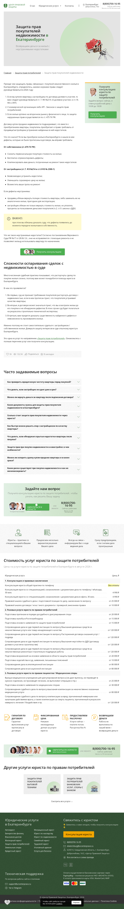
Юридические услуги (49, 5)
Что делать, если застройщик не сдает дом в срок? (31, 389)
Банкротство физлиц (14, 833)
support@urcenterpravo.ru (20, 884)
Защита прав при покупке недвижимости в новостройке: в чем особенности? (38, 448)
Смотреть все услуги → (62, 801)
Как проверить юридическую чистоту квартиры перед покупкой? (39, 382)
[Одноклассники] (71, 866)
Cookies (59, 903)
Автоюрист (10, 830)
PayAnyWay (68, 875)
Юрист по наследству (43, 833)
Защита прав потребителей (17, 844)
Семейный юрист (41, 840)
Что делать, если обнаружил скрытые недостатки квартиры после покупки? (39, 438)
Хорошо (76, 902)
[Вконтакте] (65, 866)
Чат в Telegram (15, 888)
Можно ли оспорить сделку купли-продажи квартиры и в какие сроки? (38, 459)
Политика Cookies (109, 901)
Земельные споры (13, 847)
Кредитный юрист (13, 851)
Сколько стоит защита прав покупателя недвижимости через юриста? (37, 417)
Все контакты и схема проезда (80, 857)
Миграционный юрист (44, 830)
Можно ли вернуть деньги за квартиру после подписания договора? (40, 397)
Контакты (69, 5)
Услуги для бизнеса (42, 851)
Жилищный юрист (13, 840)
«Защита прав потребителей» (51, 338)
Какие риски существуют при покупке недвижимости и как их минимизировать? (37, 469)
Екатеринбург (92, 6)
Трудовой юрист (41, 844)
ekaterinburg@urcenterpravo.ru (80, 846)
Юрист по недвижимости (45, 837)
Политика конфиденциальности (21, 901)
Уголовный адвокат (43, 847)
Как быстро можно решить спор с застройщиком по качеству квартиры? (37, 427)
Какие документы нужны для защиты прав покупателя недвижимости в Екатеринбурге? (34, 406)
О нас (32, 5)
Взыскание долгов (13, 837)
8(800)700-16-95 (69, 507)
